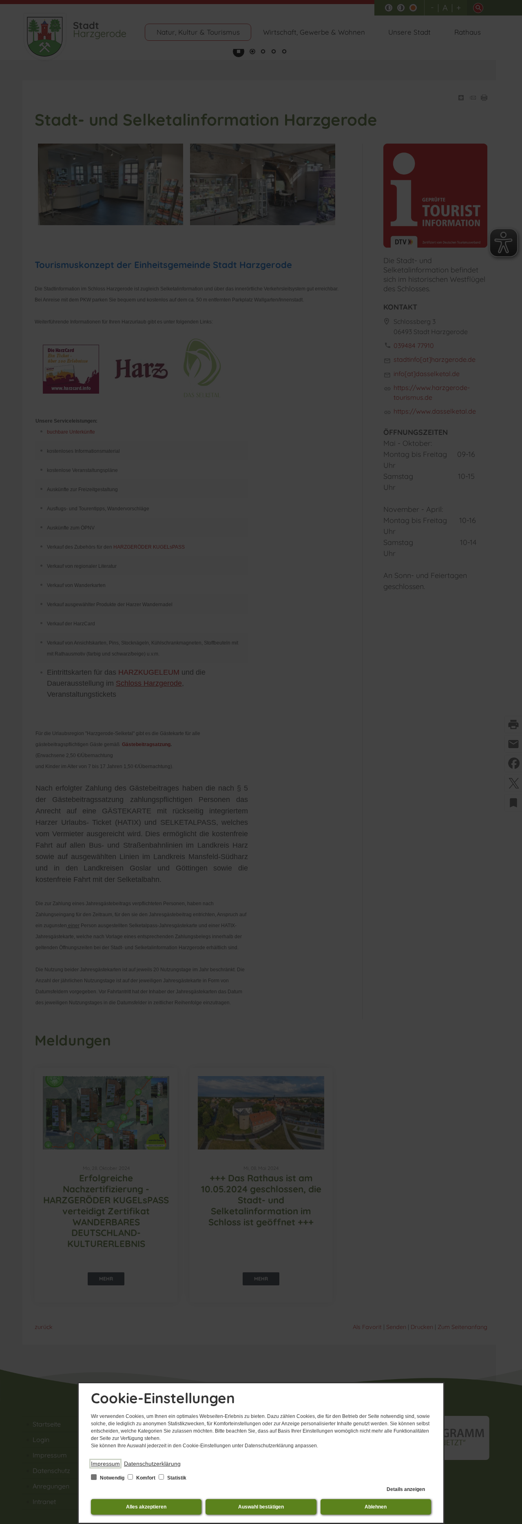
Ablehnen (376, 1507)
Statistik (176, 1478)
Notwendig (112, 1478)
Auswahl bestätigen (261, 1507)
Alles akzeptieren (146, 1507)
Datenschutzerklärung (152, 1463)
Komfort (146, 1478)
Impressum (105, 1463)
